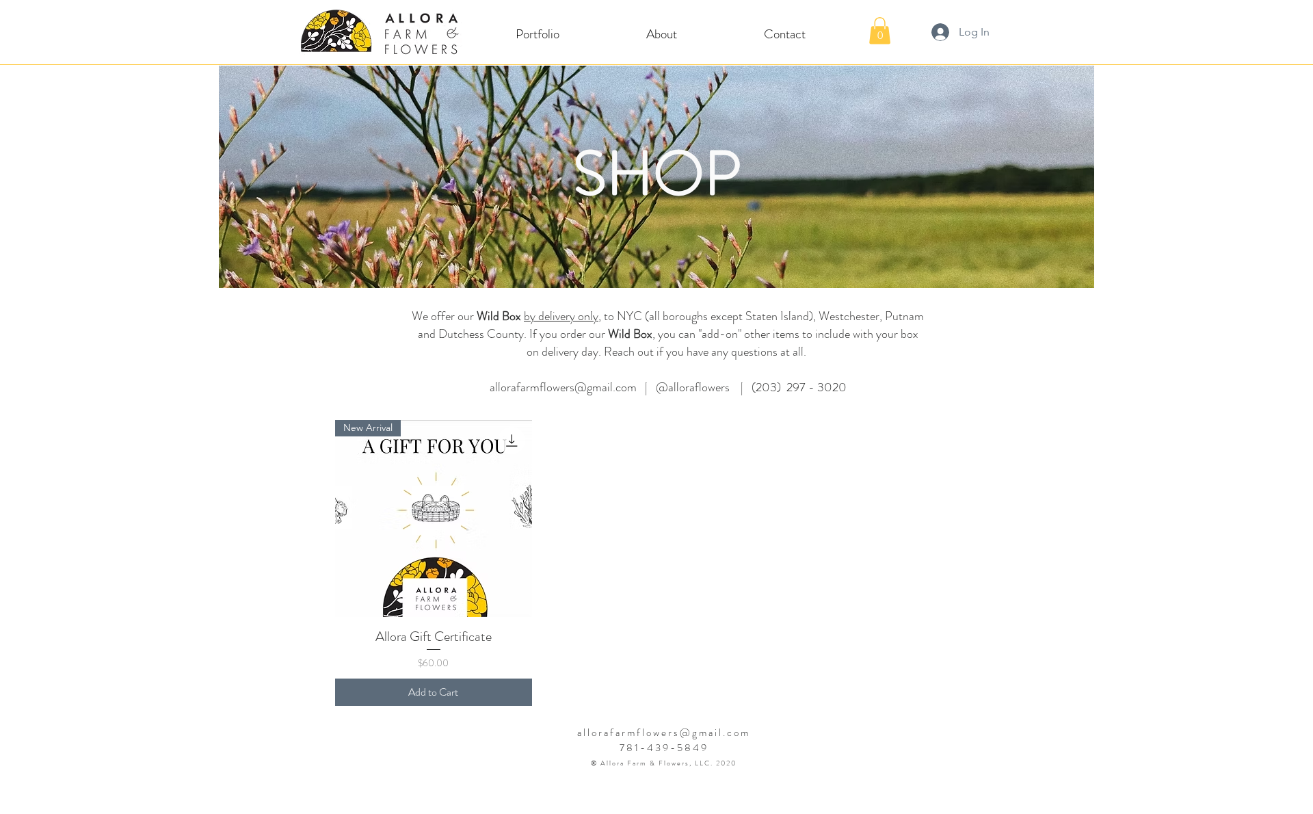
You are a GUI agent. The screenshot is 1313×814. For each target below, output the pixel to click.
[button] (537, 34)
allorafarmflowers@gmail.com (563, 387)
